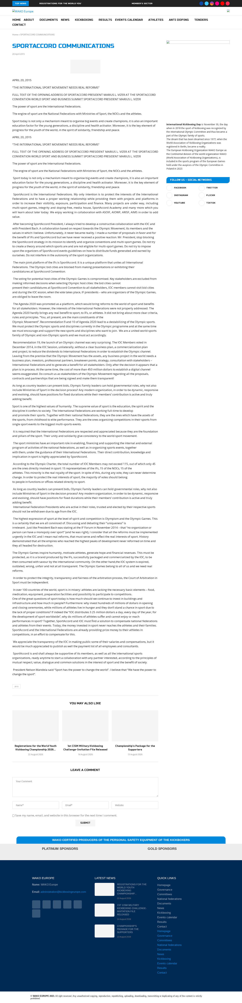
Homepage (163, 885)
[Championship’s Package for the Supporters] (135, 725)
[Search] (228, 22)
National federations (169, 898)
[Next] (36, 3)
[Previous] (32, 3)
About (29, 20)
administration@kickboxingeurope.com (63, 891)
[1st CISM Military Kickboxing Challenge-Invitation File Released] (85, 725)
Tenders (201, 20)
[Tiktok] (228, 3)
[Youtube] (222, 3)
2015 (16, 686)
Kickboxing (84, 20)
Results (105, 20)
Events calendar (129, 20)
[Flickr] (217, 3)
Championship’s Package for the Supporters (128, 929)
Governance (164, 889)
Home (16, 20)
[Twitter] (207, 3)
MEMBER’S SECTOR (142, 3)
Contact (19, 24)
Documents (49, 20)
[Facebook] (201, 3)
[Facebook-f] (36, 904)
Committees (164, 894)
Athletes (155, 20)
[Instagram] (212, 3)
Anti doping (179, 20)
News (65, 20)
